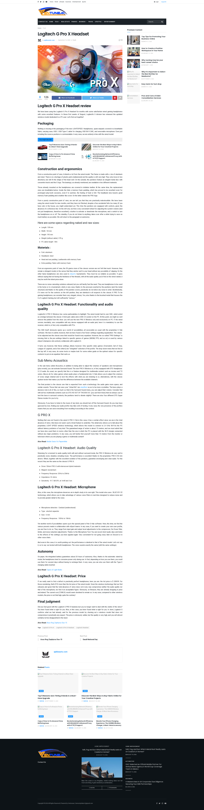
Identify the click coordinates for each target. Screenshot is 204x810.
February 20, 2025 (55, 159)
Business (68, 2)
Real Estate (65, 22)
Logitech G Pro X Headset (65, 628)
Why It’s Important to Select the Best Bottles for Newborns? (153, 74)
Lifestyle (61, 2)
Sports (84, 2)
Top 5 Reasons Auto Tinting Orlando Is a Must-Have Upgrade (63, 146)
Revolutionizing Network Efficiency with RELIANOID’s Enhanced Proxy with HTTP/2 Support (107, 156)
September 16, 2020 (64, 40)
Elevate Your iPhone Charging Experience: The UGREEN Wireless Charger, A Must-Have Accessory (108, 723)
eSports (73, 274)
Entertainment (76, 2)
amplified (83, 387)
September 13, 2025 (56, 149)
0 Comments (113, 788)
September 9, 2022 (148, 79)
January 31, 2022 (147, 53)
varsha (42, 701)
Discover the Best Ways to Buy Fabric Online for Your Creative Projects (107, 146)
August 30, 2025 (99, 149)
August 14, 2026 (131, 772)
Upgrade (163, 2)
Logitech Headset (82, 628)
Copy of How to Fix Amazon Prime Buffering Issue (62, 155)
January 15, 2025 (99, 161)
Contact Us (43, 22)
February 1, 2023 (147, 65)
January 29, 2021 (147, 101)
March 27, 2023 (147, 41)
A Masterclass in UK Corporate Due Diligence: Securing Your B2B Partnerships (144, 782)
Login (157, 2)
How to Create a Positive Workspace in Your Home (152, 49)
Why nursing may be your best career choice (152, 61)
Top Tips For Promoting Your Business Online (153, 37)
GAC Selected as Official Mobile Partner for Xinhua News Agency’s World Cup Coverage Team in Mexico (144, 766)
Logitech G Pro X (48, 628)
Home (51, 2)
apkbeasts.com (49, 40)
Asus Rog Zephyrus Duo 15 (57, 623)
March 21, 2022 (147, 87)
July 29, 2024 (109, 728)
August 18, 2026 (131, 754)
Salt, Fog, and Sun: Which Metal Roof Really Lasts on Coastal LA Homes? (102, 750)
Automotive (130, 761)
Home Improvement (102, 746)
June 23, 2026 (131, 787)
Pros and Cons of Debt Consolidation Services (151, 97)
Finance (74, 22)
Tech (56, 22)
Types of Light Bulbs (54, 570)
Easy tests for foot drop (152, 84)
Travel (90, 22)
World (56, 2)
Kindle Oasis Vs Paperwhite (57, 441)
